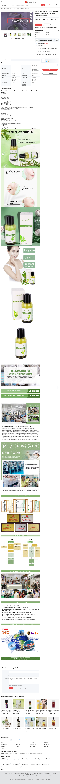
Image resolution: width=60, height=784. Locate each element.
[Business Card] (57, 64)
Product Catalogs (17, 739)
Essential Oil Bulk (34, 767)
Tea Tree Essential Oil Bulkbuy (45, 767)
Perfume (16, 758)
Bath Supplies (4, 758)
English (9, 775)
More (2, 769)
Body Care (32, 742)
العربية (43, 775)
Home (2, 8)
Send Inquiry (38, 24)
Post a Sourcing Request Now (15, 690)
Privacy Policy (47, 779)
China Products (10, 773)
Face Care (17, 742)
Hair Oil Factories (25, 764)
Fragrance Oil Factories (34, 764)
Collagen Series (33, 744)
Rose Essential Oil (25, 767)
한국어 (46, 775)
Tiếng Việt (28, 776)
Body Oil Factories (16, 764)
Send (11, 688)
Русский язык (26, 775)
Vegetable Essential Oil (6, 767)
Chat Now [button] (48, 24)
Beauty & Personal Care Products (19, 8)
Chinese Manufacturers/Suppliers (19, 773)
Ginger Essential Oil (16, 767)
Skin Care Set (3, 744)
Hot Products (5, 773)
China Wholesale (28, 773)
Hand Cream (32, 746)
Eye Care (46, 742)
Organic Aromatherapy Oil (34, 758)
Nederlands (39, 775)
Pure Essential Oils (24, 758)
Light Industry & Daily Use (8, 8)
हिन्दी (52, 775)
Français (21, 775)
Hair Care (17, 744)
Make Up (46, 746)
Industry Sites (41, 773)
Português (17, 775)
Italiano (31, 775)
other (2, 742)
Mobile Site (28, 774)
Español (13, 775)
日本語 (50, 775)
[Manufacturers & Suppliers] (30, 2)
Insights (32, 774)
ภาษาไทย (55, 775)
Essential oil (46, 744)
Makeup (11, 758)
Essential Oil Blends (45, 758)
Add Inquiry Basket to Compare (17, 38)
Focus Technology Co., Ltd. (22, 779)
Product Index (54, 773)
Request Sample (54, 27)
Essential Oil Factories (6, 764)
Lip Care (17, 746)
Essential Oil (27, 8)
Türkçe (24, 776)
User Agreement (36, 779)
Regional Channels (47, 773)
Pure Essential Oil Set (45, 764)
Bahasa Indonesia (34, 776)
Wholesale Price (35, 773)
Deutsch (34, 775)
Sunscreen (3, 746)
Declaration (42, 779)
